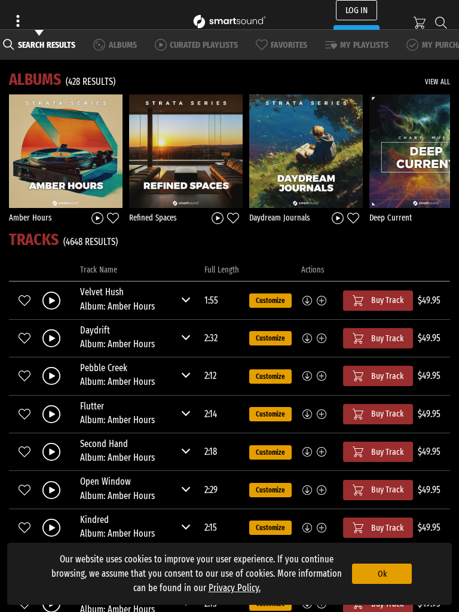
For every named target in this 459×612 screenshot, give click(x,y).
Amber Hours (30, 218)
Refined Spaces (153, 218)
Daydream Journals (279, 218)
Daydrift (95, 330)
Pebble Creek (103, 368)
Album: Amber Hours (117, 306)
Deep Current (390, 218)
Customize (270, 300)
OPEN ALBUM (66, 150)
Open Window (105, 481)
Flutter (92, 406)
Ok (382, 573)
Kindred (94, 519)
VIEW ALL (437, 82)
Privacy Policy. (235, 587)
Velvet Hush (102, 292)
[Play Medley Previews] (97, 217)
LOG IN (356, 10)
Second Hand (104, 443)
